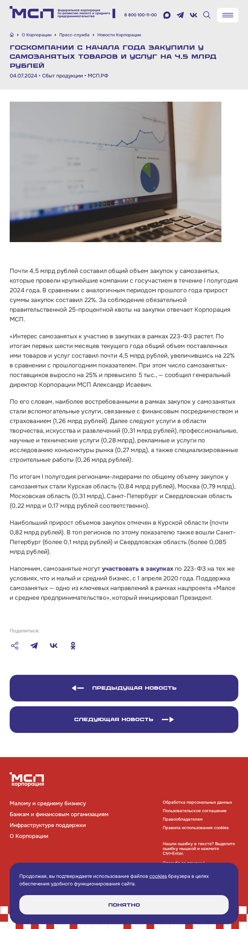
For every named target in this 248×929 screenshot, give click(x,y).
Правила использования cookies (196, 827)
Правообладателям (183, 819)
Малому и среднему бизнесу (48, 803)
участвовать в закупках (137, 569)
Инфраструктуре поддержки (48, 825)
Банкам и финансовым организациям (59, 814)
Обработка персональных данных (197, 802)
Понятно (124, 905)
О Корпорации (29, 836)
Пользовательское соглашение (195, 810)
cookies (158, 876)
